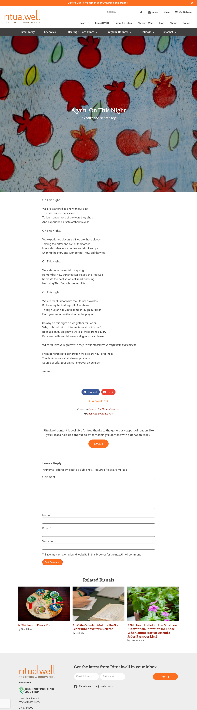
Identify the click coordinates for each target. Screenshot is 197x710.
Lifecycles (50, 32)
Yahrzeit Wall (145, 22)
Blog (161, 22)
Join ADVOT (102, 22)
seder (101, 413)
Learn (83, 22)
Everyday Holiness (117, 32)
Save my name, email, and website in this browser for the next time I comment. (93, 554)
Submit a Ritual (124, 22)
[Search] (141, 12)
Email (46, 528)
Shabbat (168, 32)
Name (46, 515)
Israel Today (28, 32)
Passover (114, 409)
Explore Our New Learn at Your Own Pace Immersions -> (98, 2)
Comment (49, 477)
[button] (90, 392)
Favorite (99, 401)
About (173, 22)
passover (92, 413)
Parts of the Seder (98, 409)
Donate (186, 22)
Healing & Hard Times (81, 32)
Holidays (146, 32)
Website (47, 541)
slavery (109, 413)
